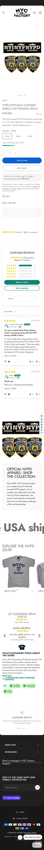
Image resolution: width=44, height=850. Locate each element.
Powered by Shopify (30, 833)
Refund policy (7, 836)
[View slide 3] (23, 728)
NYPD (4, 100)
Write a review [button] (22, 282)
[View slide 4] (26, 728)
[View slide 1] (17, 728)
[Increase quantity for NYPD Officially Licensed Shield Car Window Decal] (15, 153)
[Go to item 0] (19, 95)
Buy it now (22, 168)
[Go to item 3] (24, 95)
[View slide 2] (20, 728)
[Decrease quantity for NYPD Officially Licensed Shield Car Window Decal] (4, 153)
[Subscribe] (37, 787)
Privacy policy (16, 836)
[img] (9, 321)
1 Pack (7, 136)
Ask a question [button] (22, 288)
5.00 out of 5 (28, 257)
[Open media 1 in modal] (37, 26)
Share (8, 196)
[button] (8, 232)
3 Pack (18, 136)
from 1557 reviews (22, 622)
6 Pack (29, 136)
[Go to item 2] (22, 95)
